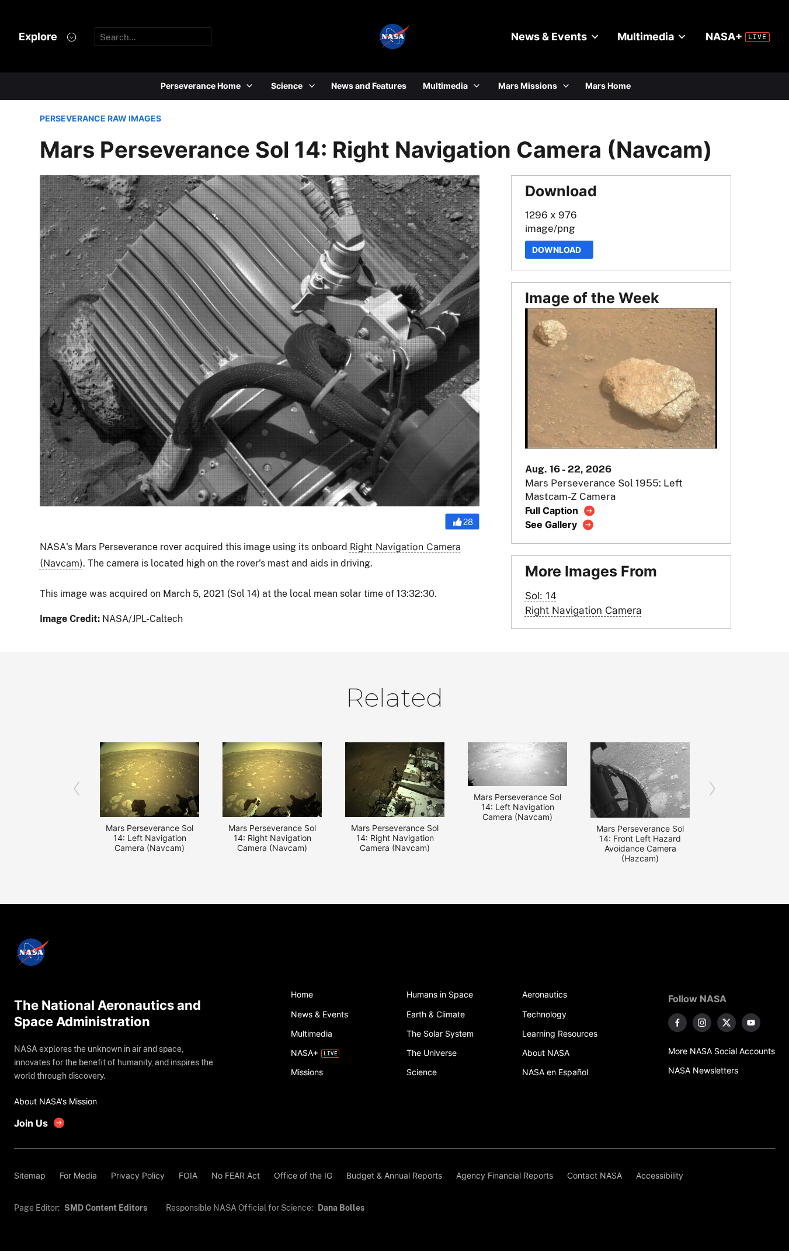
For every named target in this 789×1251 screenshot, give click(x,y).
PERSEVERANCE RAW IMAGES (100, 118)
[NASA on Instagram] (702, 1022)
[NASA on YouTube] (751, 1022)
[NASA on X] (726, 1022)
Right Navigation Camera (583, 610)
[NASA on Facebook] (677, 1022)
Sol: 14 (541, 595)
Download (559, 250)
